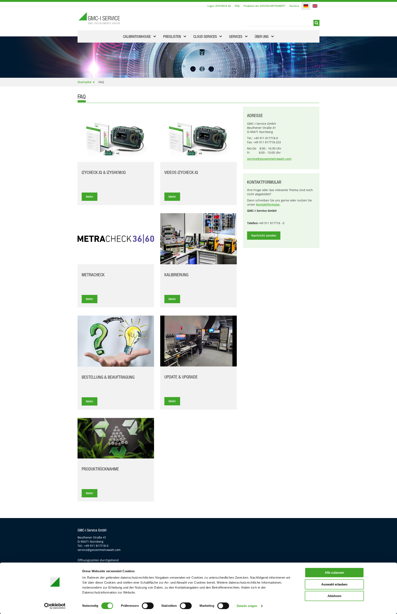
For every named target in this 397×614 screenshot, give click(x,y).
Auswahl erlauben (334, 584)
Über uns (262, 37)
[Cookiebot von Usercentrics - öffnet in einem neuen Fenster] (55, 606)
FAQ (237, 6)
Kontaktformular (268, 204)
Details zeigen (247, 606)
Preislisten (172, 37)
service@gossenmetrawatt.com (269, 159)
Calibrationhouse (137, 37)
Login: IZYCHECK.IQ (219, 6)
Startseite (84, 82)
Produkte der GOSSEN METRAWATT (264, 6)
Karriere (294, 6)
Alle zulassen (334, 572)
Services (235, 37)
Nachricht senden (263, 235)
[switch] (148, 605)
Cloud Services (205, 37)
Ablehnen (334, 596)
